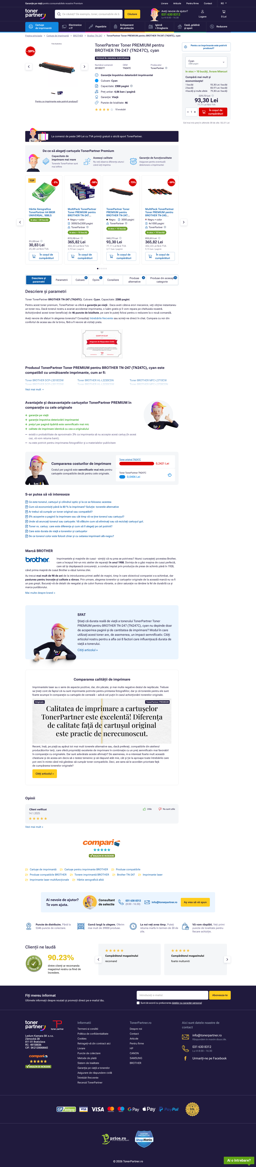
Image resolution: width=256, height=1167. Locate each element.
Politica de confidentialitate (92, 1033)
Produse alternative (134, 280)
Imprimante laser (152, 874)
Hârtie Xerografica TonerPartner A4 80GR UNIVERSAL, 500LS (42, 212)
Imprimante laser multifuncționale (49, 879)
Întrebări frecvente (87, 1077)
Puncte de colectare (88, 1053)
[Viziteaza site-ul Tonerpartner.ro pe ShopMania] (144, 1139)
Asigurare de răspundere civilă (94, 1072)
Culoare (80, 280)
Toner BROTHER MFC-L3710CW (148, 380)
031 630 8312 (170, 14)
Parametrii (62, 280)
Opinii (95, 280)
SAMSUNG (136, 1058)
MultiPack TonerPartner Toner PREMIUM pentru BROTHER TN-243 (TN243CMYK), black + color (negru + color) (159, 215)
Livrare (164, 3)
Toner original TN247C (130, 459)
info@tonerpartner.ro (164, 902)
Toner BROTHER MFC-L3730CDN (149, 384)
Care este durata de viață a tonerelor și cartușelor (58, 531)
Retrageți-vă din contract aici (93, 1043)
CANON (134, 1053)
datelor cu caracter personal (187, 1002)
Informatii (84, 1023)
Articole (177, 3)
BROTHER (78, 35)
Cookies (81, 1038)
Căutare (132, 14)
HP (131, 1048)
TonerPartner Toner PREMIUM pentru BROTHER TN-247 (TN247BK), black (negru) (117, 215)
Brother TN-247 (94, 35)
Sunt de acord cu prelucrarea (171, 1002)
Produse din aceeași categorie (162, 280)
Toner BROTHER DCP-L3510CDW (44, 380)
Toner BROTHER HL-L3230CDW (95, 384)
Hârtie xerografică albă (90, 879)
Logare (203, 16)
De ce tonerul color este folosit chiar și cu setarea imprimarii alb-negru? (71, 536)
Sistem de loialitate (88, 1063)
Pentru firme (192, 3)
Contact (208, 3)
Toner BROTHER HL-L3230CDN (95, 380)
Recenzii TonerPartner (89, 1082)
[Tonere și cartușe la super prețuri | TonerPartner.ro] (35, 14)
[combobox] (206, 62)
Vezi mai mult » (34, 826)
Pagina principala (33, 35)
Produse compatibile (128, 869)
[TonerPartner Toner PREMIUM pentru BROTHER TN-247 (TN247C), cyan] (56, 86)
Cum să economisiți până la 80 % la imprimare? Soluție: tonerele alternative (74, 506)
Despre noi (136, 1028)
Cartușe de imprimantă (57, 35)
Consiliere (113, 280)
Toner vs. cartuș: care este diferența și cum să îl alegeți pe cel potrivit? (70, 526)
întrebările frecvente (101, 318)
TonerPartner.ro (140, 1023)
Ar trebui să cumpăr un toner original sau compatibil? (60, 511)
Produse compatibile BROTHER (48, 874)
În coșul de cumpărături (215, 112)
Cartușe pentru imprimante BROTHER (86, 869)
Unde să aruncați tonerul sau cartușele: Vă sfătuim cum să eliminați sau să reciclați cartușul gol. (86, 521)
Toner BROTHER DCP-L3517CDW (44, 384)
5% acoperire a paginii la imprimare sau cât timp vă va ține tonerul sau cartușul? (76, 516)
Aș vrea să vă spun (195, 902)
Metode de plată (86, 1058)
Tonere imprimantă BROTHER (92, 874)
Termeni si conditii (87, 1028)
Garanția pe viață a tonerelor (93, 1068)
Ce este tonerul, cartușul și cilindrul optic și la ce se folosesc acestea (70, 502)
